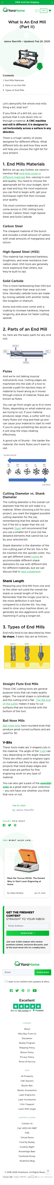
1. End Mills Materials (13, 80)
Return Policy (27, 1052)
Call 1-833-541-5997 (27, 1128)
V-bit (43, 751)
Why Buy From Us (27, 1034)
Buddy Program (27, 1043)
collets (35, 557)
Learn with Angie (27, 1109)
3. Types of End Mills (13, 90)
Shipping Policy (27, 1048)
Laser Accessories (27, 1100)
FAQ (27, 1133)
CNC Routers (27, 1081)
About (27, 1029)
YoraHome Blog (27, 1161)
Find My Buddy (27, 1142)
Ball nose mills (11, 726)
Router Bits (27, 1086)
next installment (30, 572)
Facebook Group (27, 1156)
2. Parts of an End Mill (14, 85)
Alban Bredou (16, 893)
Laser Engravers (27, 1095)
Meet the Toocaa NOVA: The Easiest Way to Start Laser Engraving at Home (26, 881)
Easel (18, 528)
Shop (44, 10)
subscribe (27, 933)
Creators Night (27, 1147)
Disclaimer (27, 1038)
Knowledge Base (27, 1152)
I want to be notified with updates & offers (28, 982)
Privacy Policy (27, 1057)
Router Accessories (27, 1090)
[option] (27, 2)
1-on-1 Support (27, 1104)
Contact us (27, 1124)
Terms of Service (27, 1062)
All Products (27, 1076)
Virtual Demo (27, 1138)
